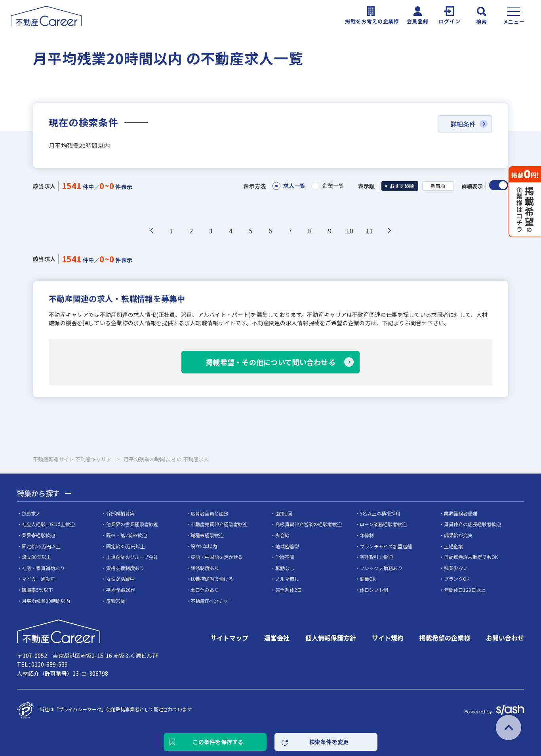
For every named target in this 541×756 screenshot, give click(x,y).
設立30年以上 (36, 556)
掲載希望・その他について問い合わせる (270, 362)
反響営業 (115, 600)
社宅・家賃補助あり (43, 568)
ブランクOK (456, 578)
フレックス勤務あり (381, 568)
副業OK (367, 578)
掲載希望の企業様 (444, 637)
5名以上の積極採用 (380, 513)
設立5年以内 (203, 546)
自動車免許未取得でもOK (471, 556)
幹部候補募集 (120, 513)
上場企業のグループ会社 (132, 556)
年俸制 (367, 535)
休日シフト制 (374, 589)
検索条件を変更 (329, 742)
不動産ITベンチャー (211, 600)
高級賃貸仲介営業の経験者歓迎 (308, 524)
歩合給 (282, 535)
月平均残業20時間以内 (46, 600)
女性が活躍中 (120, 578)
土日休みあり (204, 589)
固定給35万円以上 (125, 546)
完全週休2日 (288, 589)
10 (350, 230)
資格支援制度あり (125, 568)
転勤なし (284, 568)
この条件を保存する (218, 742)
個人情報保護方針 (330, 637)
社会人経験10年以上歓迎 (48, 524)
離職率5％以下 (37, 589)
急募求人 (31, 513)
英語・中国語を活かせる (216, 556)
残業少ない (456, 568)
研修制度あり (204, 568)
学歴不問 (284, 556)
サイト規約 (388, 637)
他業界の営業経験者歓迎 (132, 524)
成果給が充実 (458, 535)
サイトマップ (229, 637)
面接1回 (283, 513)
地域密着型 (287, 546)
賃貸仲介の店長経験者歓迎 (472, 524)
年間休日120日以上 (465, 589)
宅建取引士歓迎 (376, 556)
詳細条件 (463, 124)
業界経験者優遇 (460, 513)
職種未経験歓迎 (207, 535)
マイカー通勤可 (38, 578)
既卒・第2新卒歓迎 (126, 535)
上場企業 (453, 546)
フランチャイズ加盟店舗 (386, 546)
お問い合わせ (505, 637)
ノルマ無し (287, 578)
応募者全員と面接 (209, 513)
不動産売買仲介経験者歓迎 (219, 524)
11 (369, 230)
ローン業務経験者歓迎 (383, 524)
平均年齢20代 (120, 589)
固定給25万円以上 (41, 546)
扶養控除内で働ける (211, 578)
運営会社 (277, 637)
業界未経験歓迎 (38, 535)
